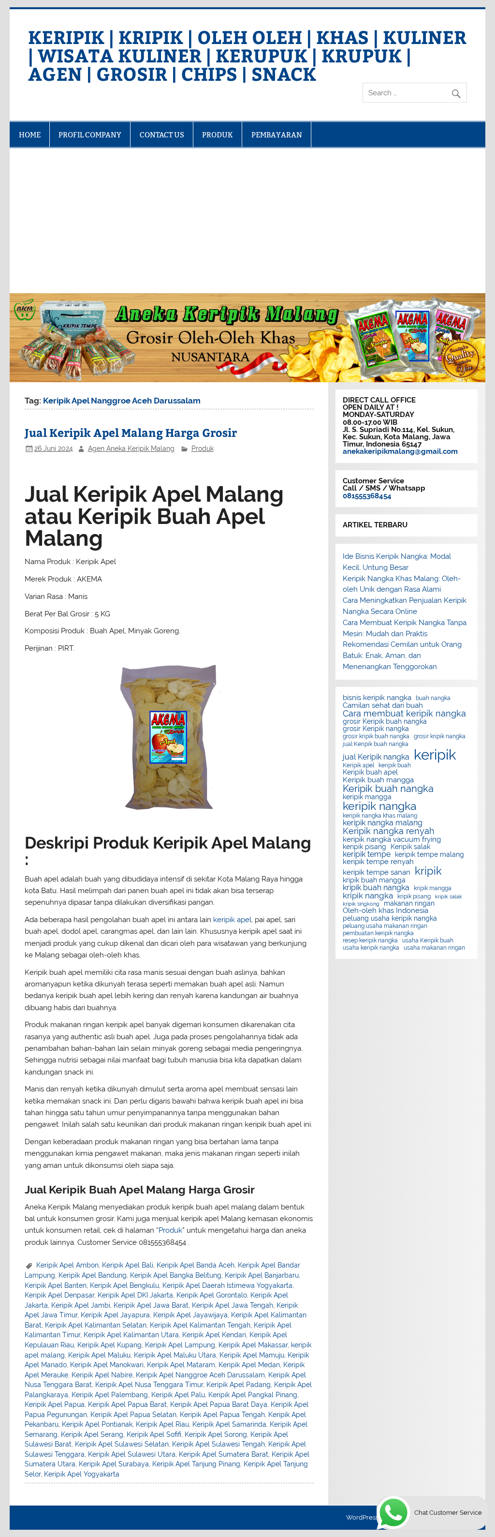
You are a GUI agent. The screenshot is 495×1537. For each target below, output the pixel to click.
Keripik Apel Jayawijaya (190, 1315)
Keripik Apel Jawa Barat (151, 1305)
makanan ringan (409, 903)
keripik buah (395, 765)
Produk (202, 448)
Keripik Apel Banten (56, 1285)
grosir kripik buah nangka (376, 736)
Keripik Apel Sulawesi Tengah (218, 1444)
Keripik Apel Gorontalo (211, 1295)
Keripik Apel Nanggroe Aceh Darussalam (200, 1375)
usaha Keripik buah (427, 940)
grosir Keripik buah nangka (385, 721)
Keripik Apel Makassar (253, 1345)
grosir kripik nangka (440, 736)
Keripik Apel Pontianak (97, 1424)
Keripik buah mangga (378, 780)
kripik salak (448, 896)
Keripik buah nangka (388, 788)
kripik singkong (361, 904)
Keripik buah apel (370, 772)
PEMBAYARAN (276, 134)
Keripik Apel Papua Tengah (222, 1414)
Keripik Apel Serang (92, 1434)
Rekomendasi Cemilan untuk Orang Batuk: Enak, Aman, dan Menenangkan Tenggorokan (402, 655)
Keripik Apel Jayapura (115, 1315)
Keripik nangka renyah (389, 831)
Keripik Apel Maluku (99, 1355)
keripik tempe (367, 854)
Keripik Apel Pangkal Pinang (252, 1395)
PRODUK (217, 134)
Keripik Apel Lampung (180, 1345)
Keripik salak (410, 847)
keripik (435, 754)
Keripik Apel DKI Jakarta (135, 1295)
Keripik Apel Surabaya (114, 1464)
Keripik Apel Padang (238, 1384)
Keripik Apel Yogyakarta (81, 1474)
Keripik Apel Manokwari (107, 1365)
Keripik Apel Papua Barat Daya (218, 1404)
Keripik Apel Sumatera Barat (223, 1454)
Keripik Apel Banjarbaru (262, 1275)
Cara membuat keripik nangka (404, 713)
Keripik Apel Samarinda (229, 1424)
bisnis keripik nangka (377, 697)
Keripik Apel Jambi (80, 1305)
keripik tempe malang (429, 854)
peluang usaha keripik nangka (390, 918)
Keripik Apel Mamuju (251, 1355)
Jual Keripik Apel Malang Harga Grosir (131, 432)
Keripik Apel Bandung (92, 1275)
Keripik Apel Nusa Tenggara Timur (149, 1384)
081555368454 (367, 496)
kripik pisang (414, 896)
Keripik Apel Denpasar (59, 1295)
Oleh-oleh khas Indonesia (385, 910)
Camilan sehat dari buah (383, 705)
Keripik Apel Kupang (109, 1345)
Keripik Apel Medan (249, 1365)
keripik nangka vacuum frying (392, 839)
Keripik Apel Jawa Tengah (232, 1305)
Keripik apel (358, 765)
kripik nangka (368, 896)
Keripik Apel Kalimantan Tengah (200, 1325)
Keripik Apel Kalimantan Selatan (95, 1325)
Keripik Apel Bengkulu (124, 1285)
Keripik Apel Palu (178, 1395)
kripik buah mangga (374, 880)
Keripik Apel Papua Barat (127, 1404)
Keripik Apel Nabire (102, 1375)
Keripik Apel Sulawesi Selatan (122, 1444)
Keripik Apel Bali (127, 1265)
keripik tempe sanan (376, 872)
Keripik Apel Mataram (181, 1365)
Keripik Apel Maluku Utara (175, 1355)
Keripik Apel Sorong (216, 1434)
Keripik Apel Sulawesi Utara (131, 1454)
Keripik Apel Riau (162, 1424)
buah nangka (433, 698)
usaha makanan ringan (434, 948)
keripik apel (232, 919)
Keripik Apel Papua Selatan (133, 1414)
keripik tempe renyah (378, 861)
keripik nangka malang (382, 823)
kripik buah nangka (376, 888)
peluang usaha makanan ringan (385, 926)
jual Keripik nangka (376, 757)
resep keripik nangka (370, 940)
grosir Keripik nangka (376, 729)
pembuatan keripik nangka (378, 933)
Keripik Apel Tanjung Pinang (196, 1464)
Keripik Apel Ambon (67, 1265)
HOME (30, 134)
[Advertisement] (247, 220)
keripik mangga (367, 797)
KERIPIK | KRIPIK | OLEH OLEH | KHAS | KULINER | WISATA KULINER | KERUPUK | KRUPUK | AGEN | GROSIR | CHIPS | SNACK (247, 55)
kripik (428, 870)
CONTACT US (162, 134)
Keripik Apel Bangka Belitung (175, 1275)
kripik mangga (432, 888)
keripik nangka (380, 806)
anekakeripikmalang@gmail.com (400, 451)
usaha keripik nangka (371, 948)
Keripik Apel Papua (55, 1404)
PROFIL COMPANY (89, 134)
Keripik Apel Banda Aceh (195, 1265)
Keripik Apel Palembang (110, 1395)
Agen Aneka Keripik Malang (131, 448)
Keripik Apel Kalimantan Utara (131, 1335)
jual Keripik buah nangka (375, 744)
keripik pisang (364, 847)
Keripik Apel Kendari (214, 1335)
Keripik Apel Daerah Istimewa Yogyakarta (227, 1285)
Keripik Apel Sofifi (154, 1434)
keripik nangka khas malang (380, 816)
